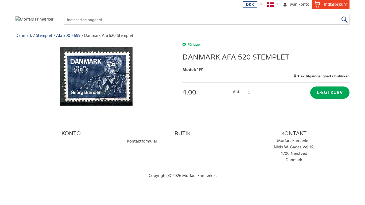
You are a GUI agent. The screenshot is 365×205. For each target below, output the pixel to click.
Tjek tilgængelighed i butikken (323, 76)
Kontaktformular (142, 141)
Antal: (238, 92)
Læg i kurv (330, 93)
